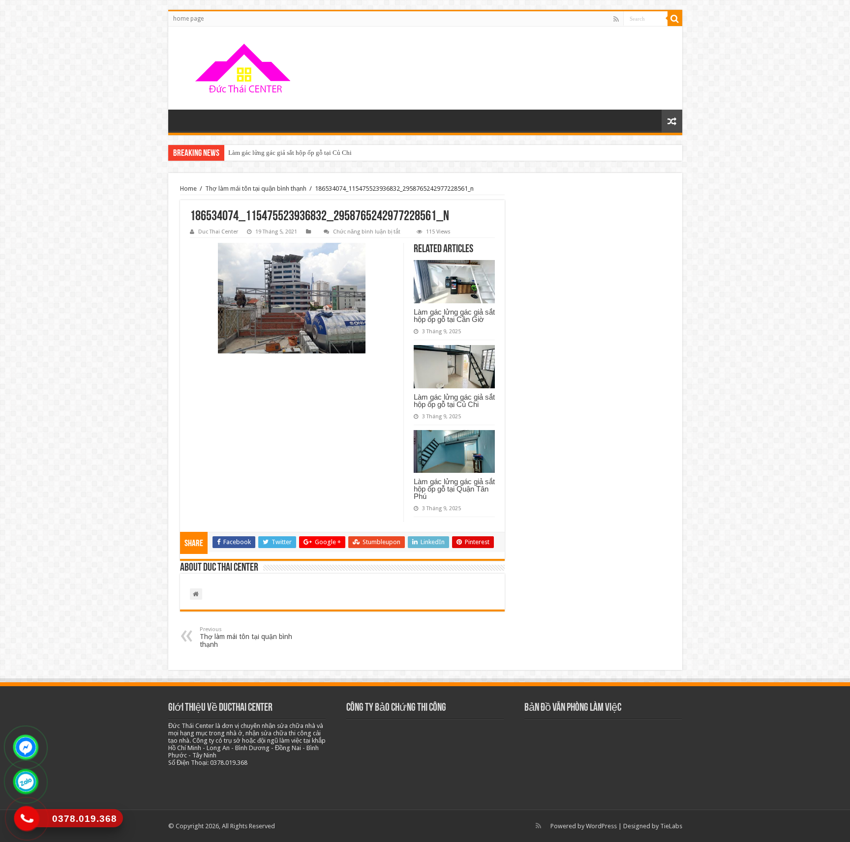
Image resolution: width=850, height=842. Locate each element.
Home (188, 188)
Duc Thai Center (218, 232)
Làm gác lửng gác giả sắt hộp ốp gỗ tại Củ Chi (290, 152)
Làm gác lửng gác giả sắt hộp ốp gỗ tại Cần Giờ (454, 315)
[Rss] (616, 19)
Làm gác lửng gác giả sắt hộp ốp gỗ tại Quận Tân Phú (454, 488)
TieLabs (671, 826)
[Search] (675, 18)
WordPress (601, 826)
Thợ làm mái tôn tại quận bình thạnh (255, 188)
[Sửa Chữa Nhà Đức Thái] (244, 68)
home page (188, 18)
